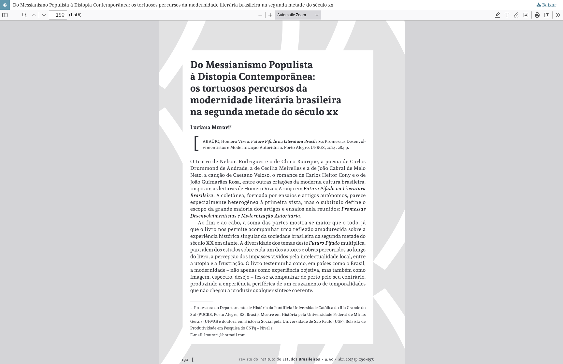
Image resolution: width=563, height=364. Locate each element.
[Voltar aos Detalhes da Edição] (5, 5)
